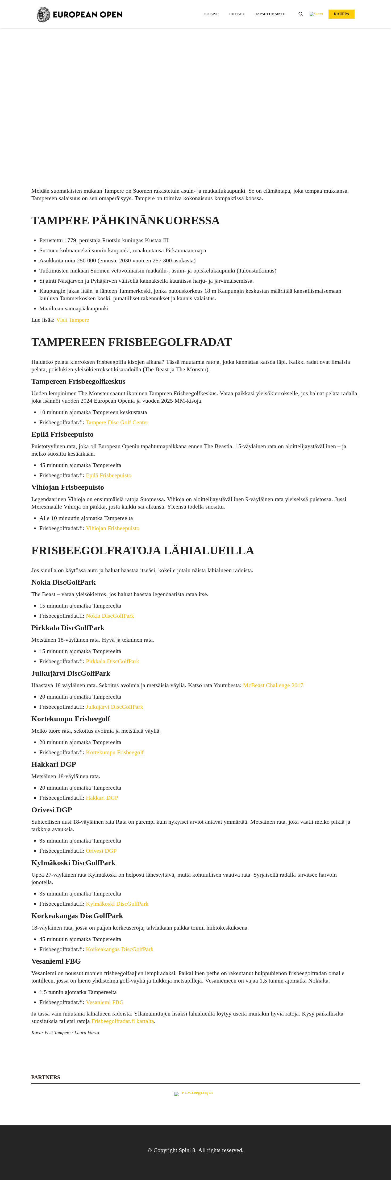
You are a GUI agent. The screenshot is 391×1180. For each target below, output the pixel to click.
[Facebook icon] (191, 1161)
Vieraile (186, 83)
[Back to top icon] (195, 1136)
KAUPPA (341, 14)
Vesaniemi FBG (105, 1002)
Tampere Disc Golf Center (117, 422)
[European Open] (79, 14)
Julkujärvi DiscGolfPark (114, 706)
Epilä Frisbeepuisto (108, 475)
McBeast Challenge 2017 (273, 685)
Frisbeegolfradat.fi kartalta (122, 1021)
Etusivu (164, 83)
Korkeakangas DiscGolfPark (119, 949)
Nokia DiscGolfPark (110, 615)
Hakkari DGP (102, 797)
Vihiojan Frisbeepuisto (112, 528)
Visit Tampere (216, 83)
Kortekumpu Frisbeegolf (115, 752)
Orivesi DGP (101, 850)
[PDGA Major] (195, 1102)
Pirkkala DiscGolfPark (112, 661)
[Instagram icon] (199, 1161)
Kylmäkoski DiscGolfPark (117, 903)
